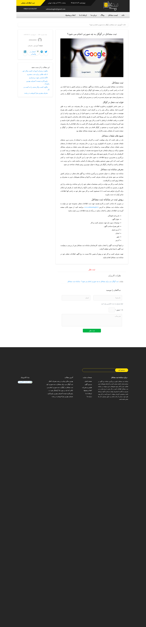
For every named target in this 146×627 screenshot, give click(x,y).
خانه (123, 15)
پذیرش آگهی (88, 384)
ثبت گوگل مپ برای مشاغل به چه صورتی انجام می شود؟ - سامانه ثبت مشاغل (92, 281)
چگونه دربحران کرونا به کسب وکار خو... (35, 71)
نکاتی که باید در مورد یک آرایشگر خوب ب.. (60, 390)
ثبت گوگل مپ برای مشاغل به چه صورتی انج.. (59, 384)
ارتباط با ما (83, 15)
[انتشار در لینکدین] (25, 51)
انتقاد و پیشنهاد (70, 15)
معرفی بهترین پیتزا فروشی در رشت (36, 93)
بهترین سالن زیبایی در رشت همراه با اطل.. (60, 381)
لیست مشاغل (113, 15)
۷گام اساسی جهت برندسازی (38, 78)
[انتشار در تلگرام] (42, 51)
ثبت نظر (92, 331)
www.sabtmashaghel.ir (91, 207)
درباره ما (94, 15)
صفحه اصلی (88, 381)
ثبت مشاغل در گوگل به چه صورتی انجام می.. (59, 387)
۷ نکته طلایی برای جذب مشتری (37, 74)
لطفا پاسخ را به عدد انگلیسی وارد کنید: (112, 304)
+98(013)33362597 (30, 9)
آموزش (120, 24)
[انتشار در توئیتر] (46, 51)
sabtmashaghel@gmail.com (55, 9)
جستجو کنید (121, 370)
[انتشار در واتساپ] (33, 52)
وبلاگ (102, 15)
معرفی (30, 45)
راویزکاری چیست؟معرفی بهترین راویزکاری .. (59, 393)
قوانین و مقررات (87, 387)
